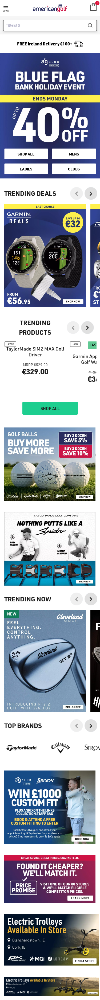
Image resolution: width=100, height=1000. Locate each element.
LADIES (26, 168)
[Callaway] (60, 798)
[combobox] (50, 25)
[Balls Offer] (49, 514)
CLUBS (74, 168)
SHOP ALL (26, 153)
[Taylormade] (21, 798)
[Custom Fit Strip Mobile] (49, 857)
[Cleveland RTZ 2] (45, 711)
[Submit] (92, 25)
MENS (74, 153)
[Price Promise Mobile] (49, 929)
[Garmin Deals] (45, 255)
